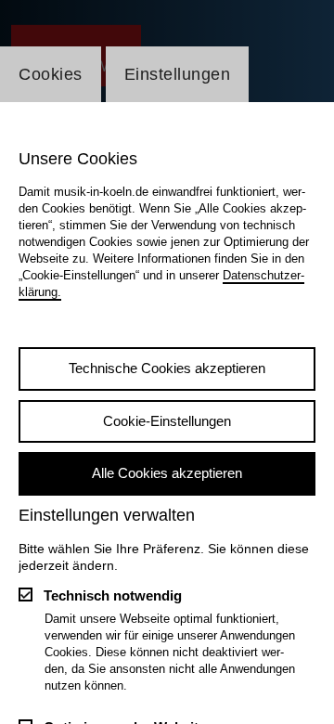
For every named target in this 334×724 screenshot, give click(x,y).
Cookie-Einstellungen (167, 421)
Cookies (51, 74)
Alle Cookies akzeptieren (167, 473)
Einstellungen (177, 74)
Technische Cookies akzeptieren (167, 368)
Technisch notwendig (113, 595)
